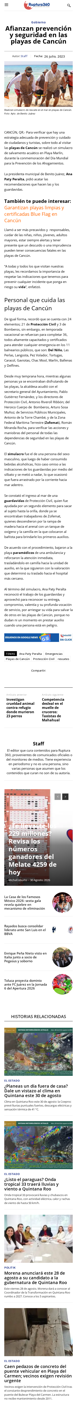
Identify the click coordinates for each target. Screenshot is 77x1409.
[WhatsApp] (28, 679)
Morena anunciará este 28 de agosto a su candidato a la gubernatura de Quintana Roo (35, 1277)
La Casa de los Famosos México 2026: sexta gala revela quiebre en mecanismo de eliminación (24, 902)
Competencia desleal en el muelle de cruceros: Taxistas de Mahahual (53, 710)
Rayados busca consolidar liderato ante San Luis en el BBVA (25, 930)
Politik (10, 1267)
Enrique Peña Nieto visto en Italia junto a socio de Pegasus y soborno (25, 957)
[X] (18, 679)
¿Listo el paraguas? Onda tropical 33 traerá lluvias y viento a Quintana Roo (31, 1184)
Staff (24, 56)
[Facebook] (8, 679)
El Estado (12, 1080)
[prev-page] (58, 796)
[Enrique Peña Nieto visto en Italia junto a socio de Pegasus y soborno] (62, 957)
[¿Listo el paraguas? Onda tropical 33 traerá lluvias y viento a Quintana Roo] (38, 1145)
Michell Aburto (18, 880)
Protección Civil (43, 659)
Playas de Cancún (18, 659)
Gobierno (38, 22)
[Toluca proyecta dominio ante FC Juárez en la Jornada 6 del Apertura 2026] (62, 984)
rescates (63, 659)
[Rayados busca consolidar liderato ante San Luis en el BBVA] (62, 930)
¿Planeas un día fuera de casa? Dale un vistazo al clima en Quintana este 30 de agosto (36, 1090)
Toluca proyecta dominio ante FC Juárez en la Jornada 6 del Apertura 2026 (25, 984)
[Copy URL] (58, 679)
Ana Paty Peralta (30, 654)
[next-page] (65, 796)
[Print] (48, 679)
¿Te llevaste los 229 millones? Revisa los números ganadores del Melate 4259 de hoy (33, 848)
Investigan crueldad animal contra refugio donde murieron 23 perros (20, 708)
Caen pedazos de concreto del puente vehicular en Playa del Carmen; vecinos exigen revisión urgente (38, 1373)
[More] (68, 679)
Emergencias (54, 654)
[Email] (38, 679)
